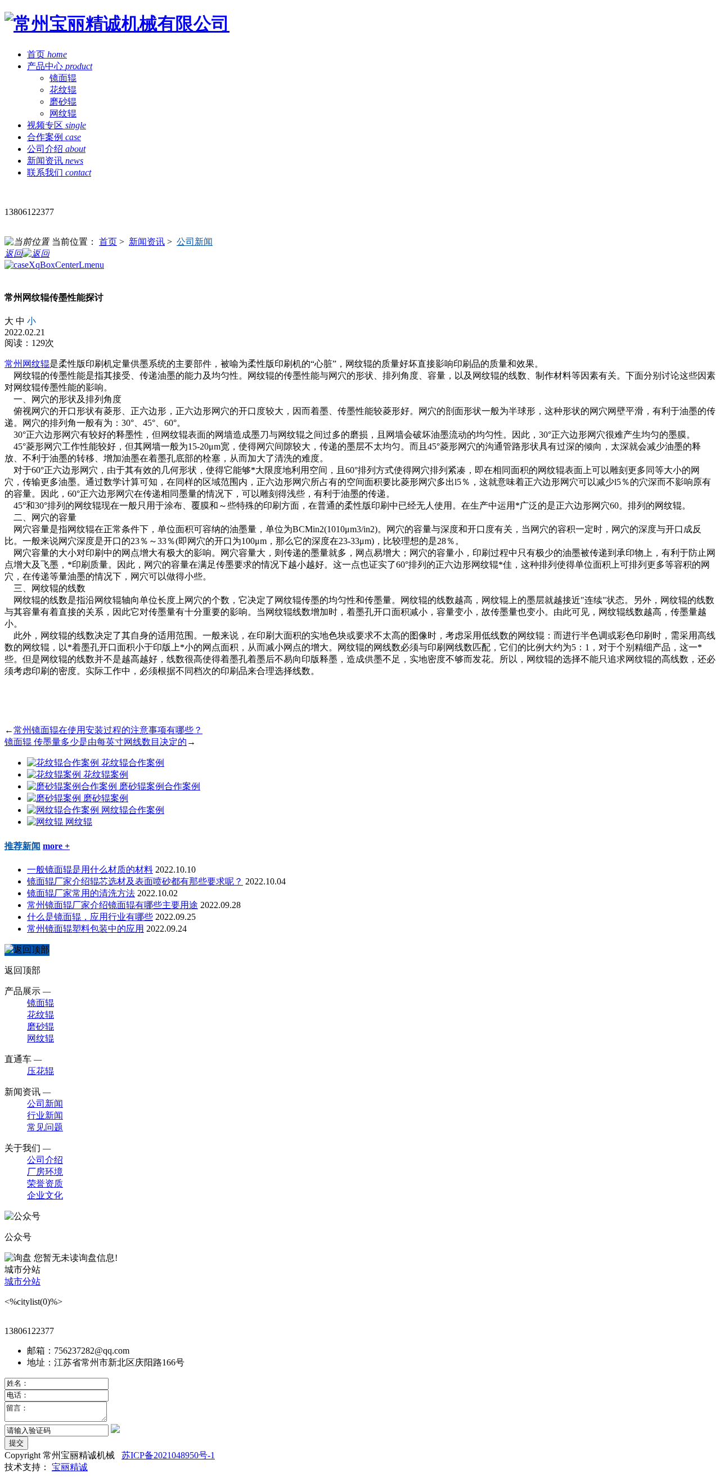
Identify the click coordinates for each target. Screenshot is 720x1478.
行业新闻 (45, 1115)
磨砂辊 (63, 101)
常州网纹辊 (27, 364)
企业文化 (45, 1195)
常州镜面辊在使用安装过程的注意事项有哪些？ (108, 730)
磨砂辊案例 (105, 798)
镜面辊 (63, 78)
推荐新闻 (22, 846)
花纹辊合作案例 (132, 762)
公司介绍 (45, 1160)
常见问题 (45, 1127)
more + (56, 846)
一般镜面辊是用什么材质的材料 (90, 869)
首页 (108, 241)
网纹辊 (63, 113)
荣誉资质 (45, 1183)
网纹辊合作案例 (132, 810)
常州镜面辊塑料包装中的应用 (85, 928)
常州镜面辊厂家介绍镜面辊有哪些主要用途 (112, 905)
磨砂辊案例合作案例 (159, 786)
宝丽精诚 (70, 1467)
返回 (13, 253)
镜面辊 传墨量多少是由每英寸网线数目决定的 (95, 742)
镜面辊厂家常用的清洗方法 (81, 893)
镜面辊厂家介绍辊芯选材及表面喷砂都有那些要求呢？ (135, 881)
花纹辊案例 (105, 774)
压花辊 (40, 1071)
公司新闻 (195, 241)
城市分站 (22, 1281)
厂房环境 (45, 1171)
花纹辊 (63, 90)
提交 (16, 1443)
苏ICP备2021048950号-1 (168, 1455)
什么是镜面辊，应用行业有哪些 (90, 917)
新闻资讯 (147, 241)
